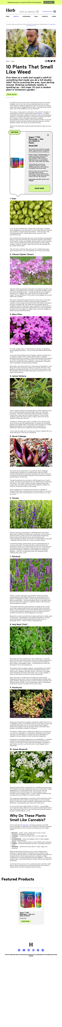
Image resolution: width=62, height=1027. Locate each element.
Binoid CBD (33, 145)
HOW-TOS (15, 16)
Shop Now (39, 188)
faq (14, 954)
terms (11, 954)
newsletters (53, 954)
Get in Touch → (49, 2)
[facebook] (49, 61)
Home (7, 61)
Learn (12, 61)
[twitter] (51, 61)
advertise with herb (47, 11)
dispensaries (23, 954)
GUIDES (54, 16)
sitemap (31, 956)
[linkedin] (54, 61)
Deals (36, 16)
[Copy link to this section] (50, 133)
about (17, 954)
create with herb (44, 954)
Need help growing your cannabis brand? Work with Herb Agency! (25, 2)
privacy (7, 954)
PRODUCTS (45, 16)
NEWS (7, 16)
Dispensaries (26, 16)
